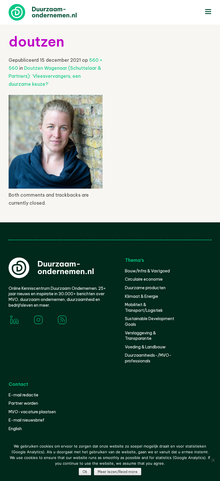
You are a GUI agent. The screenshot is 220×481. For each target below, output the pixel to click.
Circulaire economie (144, 279)
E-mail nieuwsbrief (26, 420)
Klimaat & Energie (141, 296)
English (15, 428)
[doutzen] (56, 187)
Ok (84, 472)
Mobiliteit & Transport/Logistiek (144, 307)
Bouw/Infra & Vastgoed (147, 271)
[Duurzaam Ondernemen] (52, 12)
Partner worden (23, 403)
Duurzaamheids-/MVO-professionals (148, 358)
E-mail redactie (23, 395)
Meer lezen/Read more (118, 472)
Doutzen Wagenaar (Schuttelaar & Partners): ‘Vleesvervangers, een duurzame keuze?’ (55, 76)
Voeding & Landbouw (145, 347)
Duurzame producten (145, 287)
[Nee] (213, 460)
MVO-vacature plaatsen (32, 411)
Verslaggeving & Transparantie (140, 335)
